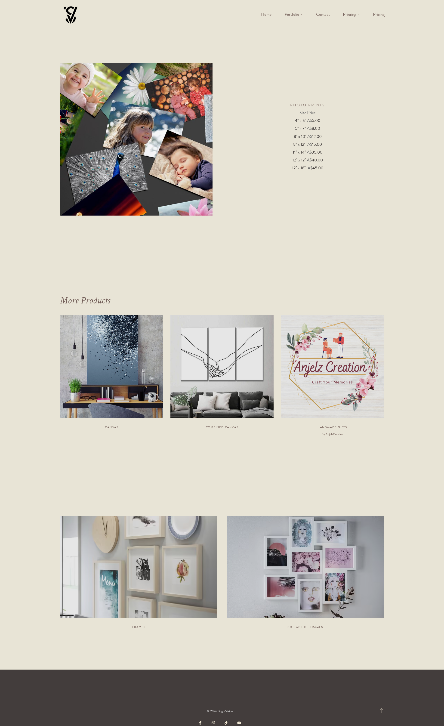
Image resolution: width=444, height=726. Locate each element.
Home (266, 14)
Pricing (379, 14)
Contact (323, 14)
